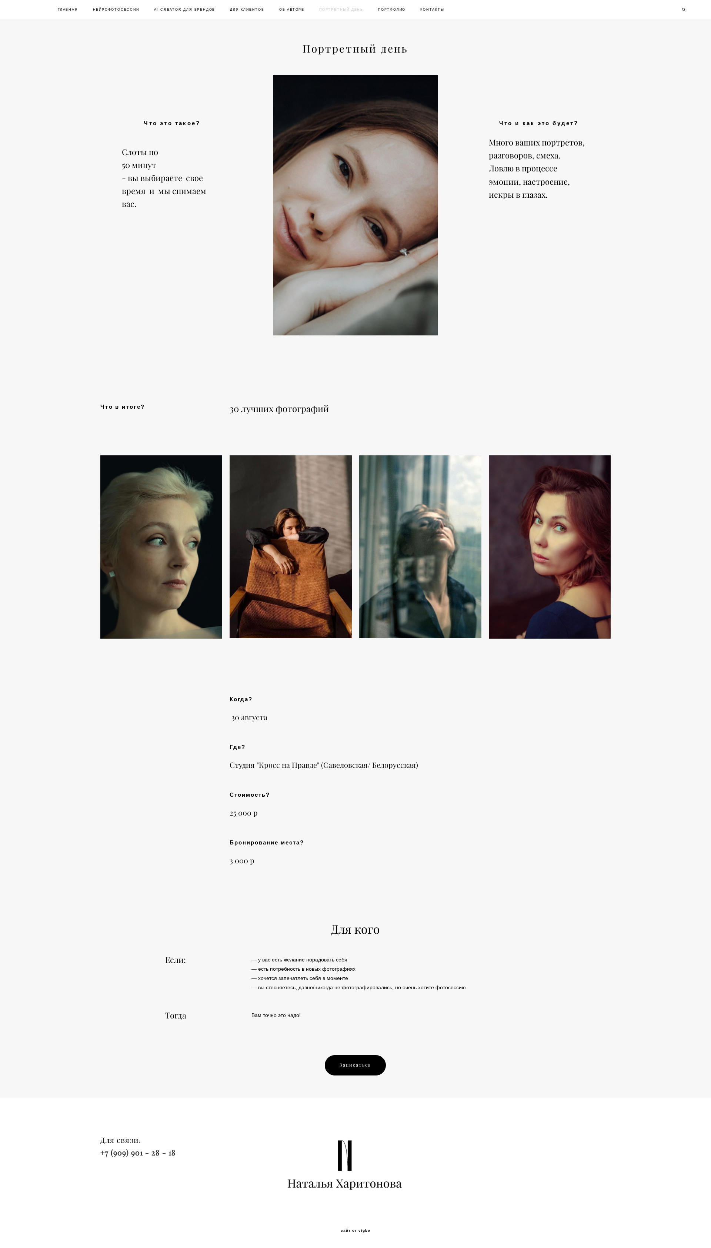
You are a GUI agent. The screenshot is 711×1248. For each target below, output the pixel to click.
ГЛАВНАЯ (68, 9)
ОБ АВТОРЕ (291, 9)
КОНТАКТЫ (432, 9)
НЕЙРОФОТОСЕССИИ (116, 9)
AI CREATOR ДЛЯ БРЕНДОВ (185, 9)
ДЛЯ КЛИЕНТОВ (247, 9)
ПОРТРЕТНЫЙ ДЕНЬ (341, 9)
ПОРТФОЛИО (391, 9)
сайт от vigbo (355, 1230)
